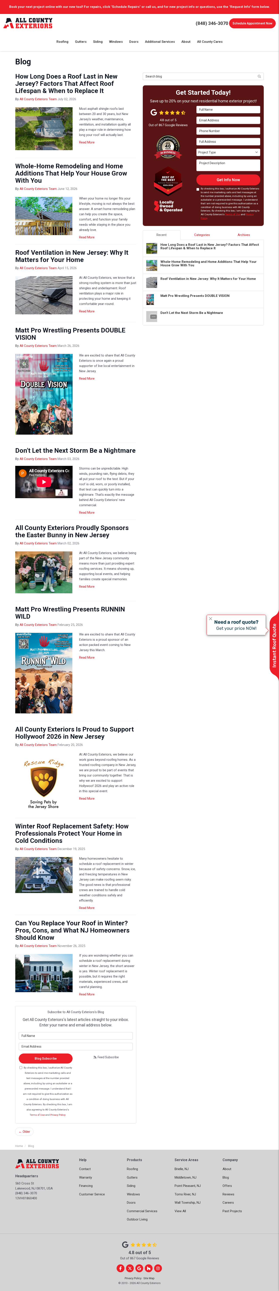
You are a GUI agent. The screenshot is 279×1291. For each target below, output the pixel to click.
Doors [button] (133, 42)
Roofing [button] (62, 42)
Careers (228, 1203)
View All (180, 1211)
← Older (24, 1132)
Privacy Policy (57, 1115)
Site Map (149, 1278)
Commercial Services (142, 1211)
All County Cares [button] (210, 42)
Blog (226, 1177)
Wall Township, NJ (188, 1203)
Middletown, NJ (185, 1177)
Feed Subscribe (108, 1057)
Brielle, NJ (182, 1169)
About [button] (186, 42)
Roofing (132, 1169)
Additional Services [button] (160, 42)
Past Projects (232, 1211)
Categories (202, 235)
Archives (244, 235)
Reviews (228, 1194)
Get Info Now (228, 179)
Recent (162, 235)
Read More (87, 142)
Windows (133, 1194)
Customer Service (92, 1194)
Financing (86, 1186)
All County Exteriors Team (38, 99)
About (227, 1169)
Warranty (85, 1177)
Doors (131, 1203)
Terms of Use (37, 1115)
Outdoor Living (137, 1219)
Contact (85, 1169)
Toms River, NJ (185, 1194)
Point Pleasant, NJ (188, 1186)
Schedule (252, 23)
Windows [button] (116, 42)
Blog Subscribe (46, 1058)
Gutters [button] (81, 42)
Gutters (132, 1177)
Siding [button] (98, 42)
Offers (227, 1186)
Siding (131, 1186)
